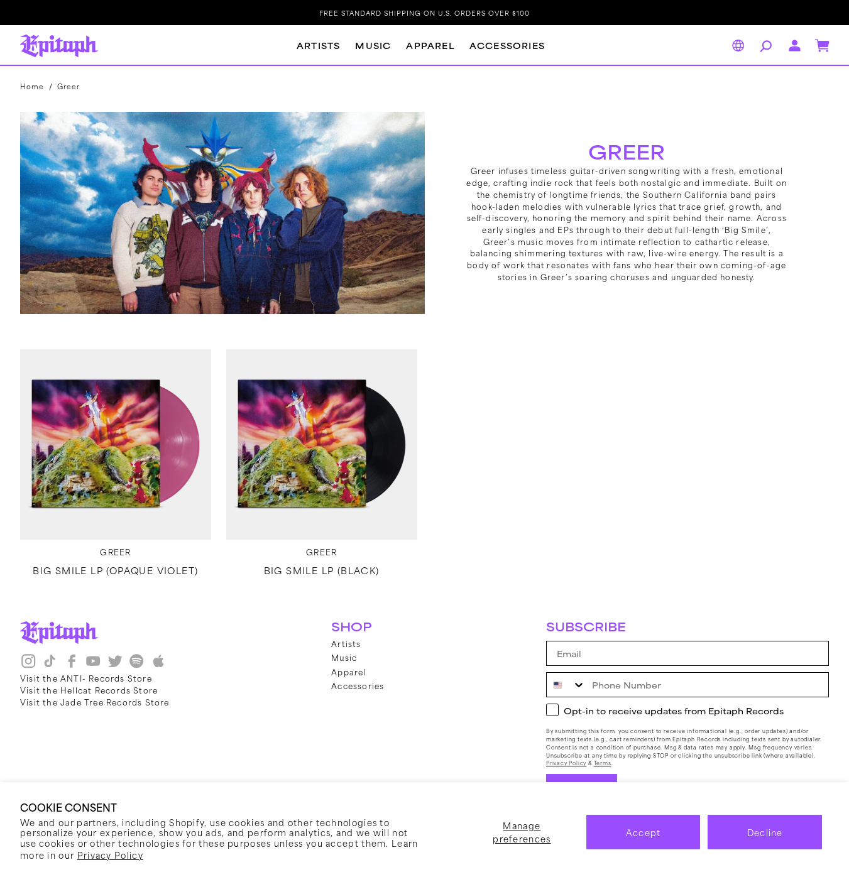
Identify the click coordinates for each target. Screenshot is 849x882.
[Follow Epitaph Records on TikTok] (49, 666)
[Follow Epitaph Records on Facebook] (71, 666)
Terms (602, 763)
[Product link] (115, 444)
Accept (643, 832)
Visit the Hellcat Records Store (89, 689)
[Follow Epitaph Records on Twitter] (115, 666)
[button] (764, 46)
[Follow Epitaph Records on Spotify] (136, 666)
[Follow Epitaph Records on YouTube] (93, 666)
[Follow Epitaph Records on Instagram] (28, 666)
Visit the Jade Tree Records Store (95, 701)
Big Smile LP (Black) (322, 570)
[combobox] (566, 685)
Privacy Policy (110, 854)
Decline (765, 832)
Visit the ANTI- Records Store (86, 678)
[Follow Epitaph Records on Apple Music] (158, 666)
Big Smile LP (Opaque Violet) (115, 570)
